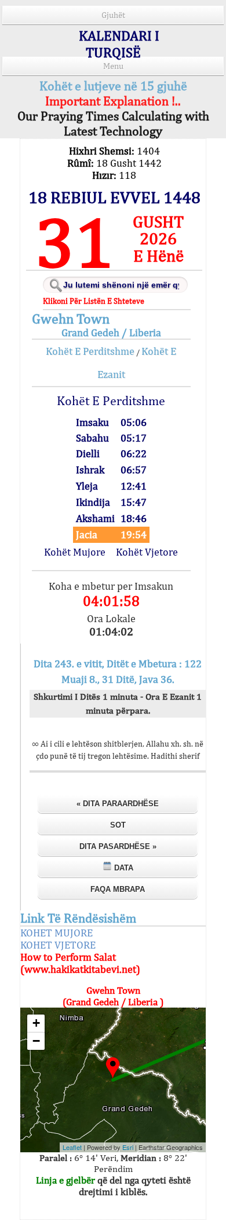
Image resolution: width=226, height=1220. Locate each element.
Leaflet (72, 1147)
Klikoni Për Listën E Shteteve (93, 301)
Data (122, 867)
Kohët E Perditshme (90, 351)
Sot (118, 825)
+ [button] (36, 1023)
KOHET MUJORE (56, 933)
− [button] (36, 1041)
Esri (127, 1147)
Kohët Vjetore (147, 552)
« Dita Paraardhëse (117, 803)
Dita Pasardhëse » (117, 846)
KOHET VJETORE (58, 945)
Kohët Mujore (74, 552)
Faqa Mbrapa (117, 889)
